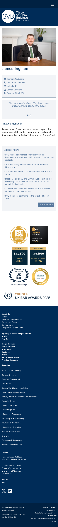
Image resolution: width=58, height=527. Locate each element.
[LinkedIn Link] (10, 490)
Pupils (4, 354)
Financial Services (9, 405)
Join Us (5, 339)
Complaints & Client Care (12, 327)
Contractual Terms (9, 322)
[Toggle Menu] (52, 4)
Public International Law (12, 444)
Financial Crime (8, 401)
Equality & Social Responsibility (16, 333)
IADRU (4, 336)
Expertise (6, 365)
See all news (46, 204)
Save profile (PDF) (15, 93)
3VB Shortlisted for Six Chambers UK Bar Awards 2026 (28, 172)
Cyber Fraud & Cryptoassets (13, 392)
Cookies (45, 507)
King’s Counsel (8, 344)
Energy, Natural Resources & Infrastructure (19, 396)
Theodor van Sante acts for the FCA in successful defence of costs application (28, 190)
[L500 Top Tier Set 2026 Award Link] (38, 263)
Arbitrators (6, 349)
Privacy (53, 507)
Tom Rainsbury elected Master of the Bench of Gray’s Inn (26, 165)
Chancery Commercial (11, 379)
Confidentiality (7, 325)
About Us (6, 314)
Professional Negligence (12, 440)
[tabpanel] (29, 104)
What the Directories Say (12, 319)
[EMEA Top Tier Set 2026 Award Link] (20, 263)
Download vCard (14, 89)
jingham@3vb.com (15, 78)
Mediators (6, 352)
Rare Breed (43, 518)
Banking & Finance (9, 375)
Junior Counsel (8, 346)
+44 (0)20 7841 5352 (16, 82)
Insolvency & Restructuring (13, 418)
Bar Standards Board (13, 508)
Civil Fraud (6, 383)
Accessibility (51, 510)
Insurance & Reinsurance (12, 422)
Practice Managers (10, 360)
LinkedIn (11, 85)
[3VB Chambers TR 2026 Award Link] (19, 284)
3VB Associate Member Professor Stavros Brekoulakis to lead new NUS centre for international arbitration (29, 157)
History (4, 316)
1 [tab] (27, 115)
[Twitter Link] (4, 490)
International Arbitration (11, 427)
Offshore (5, 436)
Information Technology (11, 414)
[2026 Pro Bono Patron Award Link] (40, 284)
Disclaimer (52, 515)
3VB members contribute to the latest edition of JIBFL (27, 197)
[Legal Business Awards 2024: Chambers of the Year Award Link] (19, 242)
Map (3, 482)
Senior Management (10, 357)
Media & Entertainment (11, 431)
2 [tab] (30, 115)
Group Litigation (8, 409)
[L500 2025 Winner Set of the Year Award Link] (39, 242)
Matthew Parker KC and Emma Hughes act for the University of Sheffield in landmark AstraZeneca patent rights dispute (28, 181)
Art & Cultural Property (11, 370)
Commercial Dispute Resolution (15, 388)
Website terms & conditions (45, 513)
